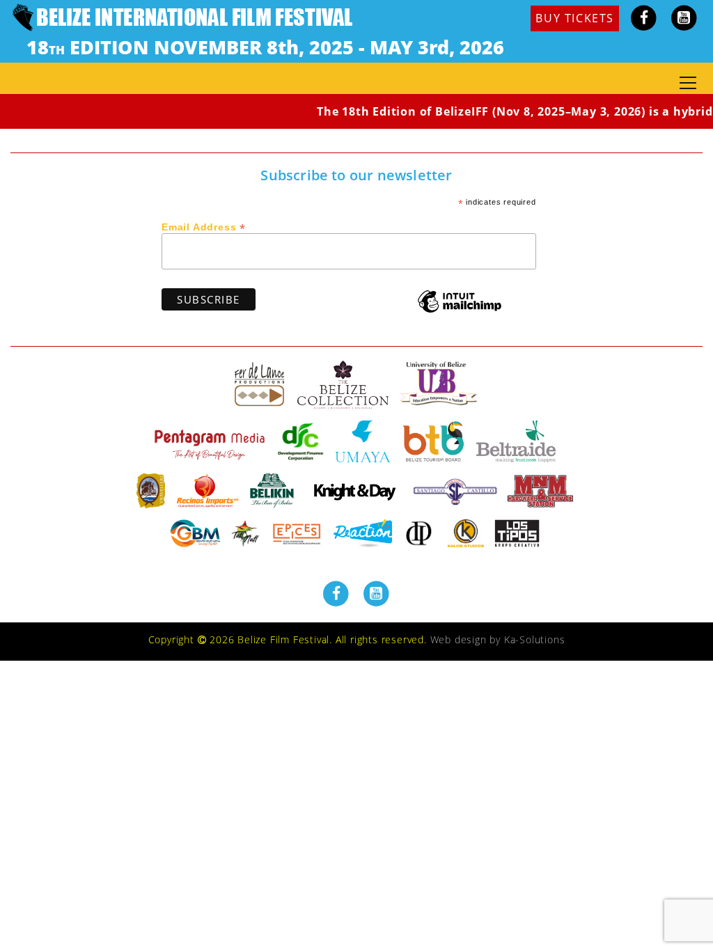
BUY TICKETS (574, 18)
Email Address (204, 226)
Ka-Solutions (534, 639)
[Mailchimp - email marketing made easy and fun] (459, 311)
